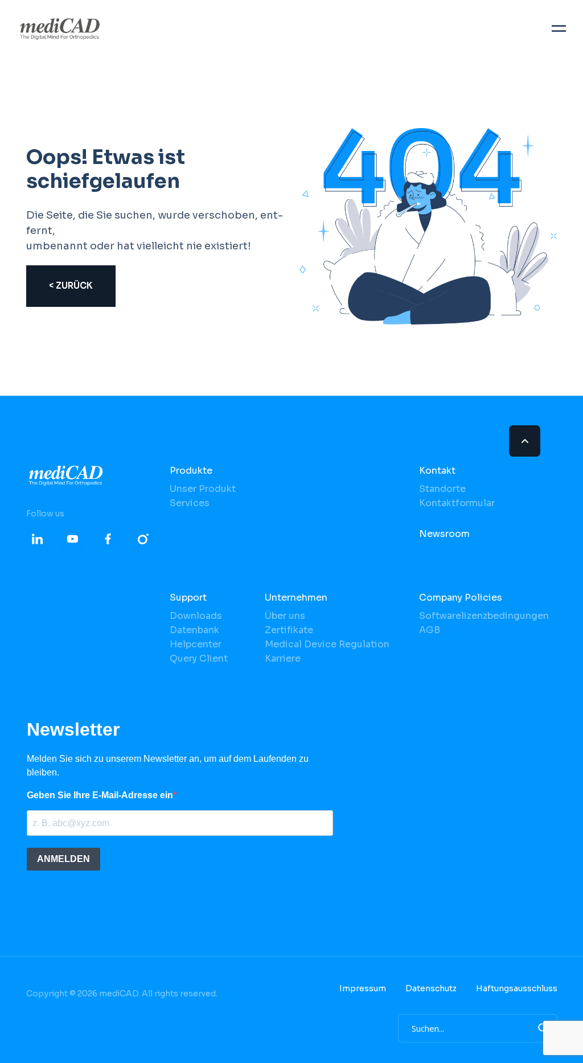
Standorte (442, 489)
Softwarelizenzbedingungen (484, 616)
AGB (429, 630)
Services (190, 503)
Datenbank (194, 630)
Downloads (196, 616)
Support (188, 598)
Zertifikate (289, 630)
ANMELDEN (63, 859)
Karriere (283, 658)
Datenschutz (431, 988)
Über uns (285, 616)
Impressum (362, 988)
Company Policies (460, 598)
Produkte (191, 471)
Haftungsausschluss (516, 988)
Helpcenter (195, 644)
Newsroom (444, 534)
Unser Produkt (203, 489)
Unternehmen (296, 598)
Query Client (199, 658)
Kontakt (437, 471)
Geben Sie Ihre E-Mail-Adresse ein (100, 795)
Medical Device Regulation (327, 644)
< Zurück (71, 285)
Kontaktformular (457, 503)
